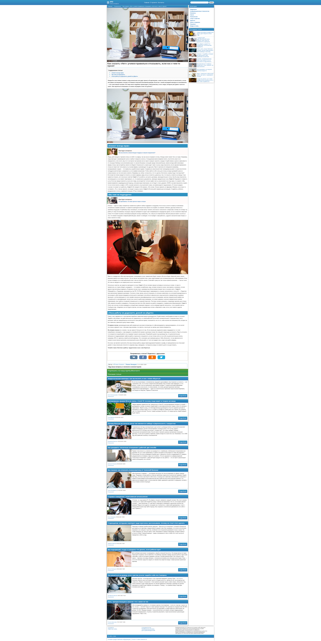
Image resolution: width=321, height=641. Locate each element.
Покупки (193, 24)
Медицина (193, 9)
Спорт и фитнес (195, 18)
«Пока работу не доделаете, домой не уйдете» (124, 76)
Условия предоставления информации (119, 639)
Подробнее (182, 396)
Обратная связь (112, 629)
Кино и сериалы (195, 22)
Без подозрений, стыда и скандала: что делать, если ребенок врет (134, 550)
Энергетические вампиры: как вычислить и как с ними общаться (134, 379)
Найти (211, 2)
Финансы (193, 13)
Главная (146, 2)
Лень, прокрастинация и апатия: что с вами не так (128, 602)
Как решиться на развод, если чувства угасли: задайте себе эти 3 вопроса (137, 575)
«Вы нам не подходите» (118, 74)
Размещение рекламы (148, 629)
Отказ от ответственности (139, 639)
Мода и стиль (194, 26)
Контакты (161, 2)
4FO (111, 2)
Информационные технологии (199, 11)
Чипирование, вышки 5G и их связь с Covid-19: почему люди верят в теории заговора (142, 401)
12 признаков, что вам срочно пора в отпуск (132, 201)
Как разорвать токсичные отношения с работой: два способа (132, 448)
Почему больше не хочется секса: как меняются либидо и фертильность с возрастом (142, 424)
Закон (192, 15)
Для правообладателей (148, 630)
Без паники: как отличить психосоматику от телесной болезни (133, 470)
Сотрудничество (146, 627)
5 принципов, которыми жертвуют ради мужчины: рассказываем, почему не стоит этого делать (146, 523)
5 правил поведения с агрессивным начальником (128, 497)
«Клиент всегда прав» (117, 73)
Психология (111, 396)
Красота (192, 20)
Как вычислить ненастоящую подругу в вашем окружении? (137, 152)
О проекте (153, 2)
